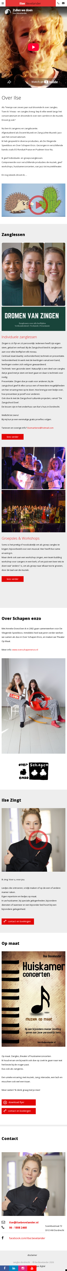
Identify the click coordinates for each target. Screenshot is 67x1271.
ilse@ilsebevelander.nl (24, 1222)
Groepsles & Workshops (21, 538)
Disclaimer (32, 1255)
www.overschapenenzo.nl (25, 649)
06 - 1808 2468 (18, 1227)
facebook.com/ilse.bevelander (27, 1238)
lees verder (12, 436)
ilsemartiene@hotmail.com (40, 427)
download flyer (16, 1102)
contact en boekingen (19, 921)
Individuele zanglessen (19, 336)
